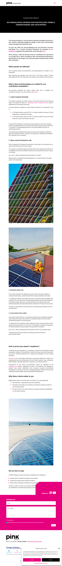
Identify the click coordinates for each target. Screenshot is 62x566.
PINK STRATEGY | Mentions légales (40, 563)
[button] (59, 548)
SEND (53, 525)
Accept (32, 560)
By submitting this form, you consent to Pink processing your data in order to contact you (25, 522)
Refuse (50, 560)
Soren (43, 51)
